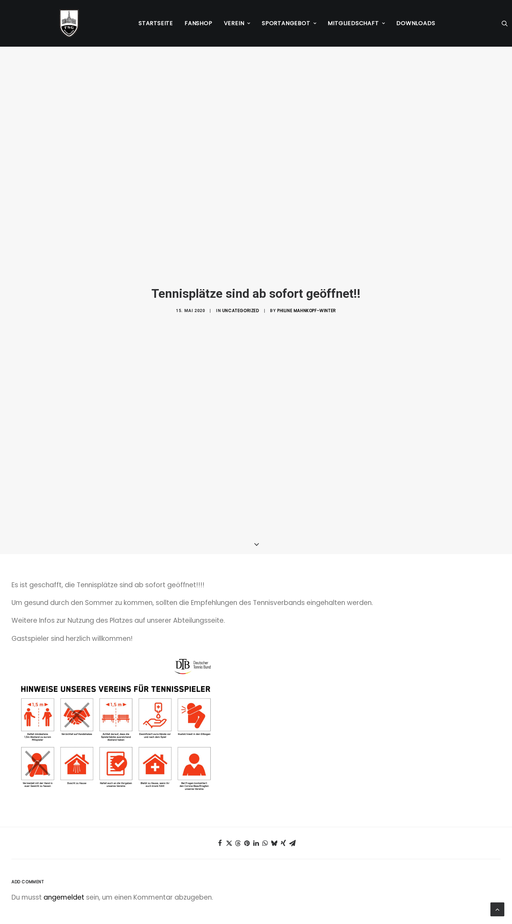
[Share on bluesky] (274, 843)
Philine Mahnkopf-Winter (306, 310)
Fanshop (198, 23)
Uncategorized (240, 310)
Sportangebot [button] (286, 23)
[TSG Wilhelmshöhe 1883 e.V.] (69, 23)
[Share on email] (292, 843)
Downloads (415, 23)
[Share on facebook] (220, 843)
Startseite (156, 23)
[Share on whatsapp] (265, 843)
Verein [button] (234, 23)
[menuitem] (156, 23)
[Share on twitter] (229, 843)
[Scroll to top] (497, 909)
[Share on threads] (238, 843)
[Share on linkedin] (256, 843)
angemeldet (64, 897)
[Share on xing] (283, 843)
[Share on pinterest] (247, 843)
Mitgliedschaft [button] (353, 23)
